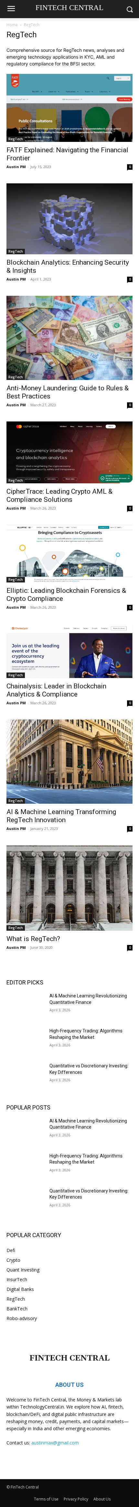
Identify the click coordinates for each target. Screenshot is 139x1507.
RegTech (15, 139)
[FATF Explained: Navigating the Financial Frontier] (69, 108)
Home (12, 25)
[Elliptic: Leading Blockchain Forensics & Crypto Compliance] (69, 553)
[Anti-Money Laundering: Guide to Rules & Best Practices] (69, 338)
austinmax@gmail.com (55, 1443)
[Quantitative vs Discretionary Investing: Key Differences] (25, 1076)
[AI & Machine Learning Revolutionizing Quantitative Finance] (25, 1006)
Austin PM (16, 166)
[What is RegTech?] (69, 888)
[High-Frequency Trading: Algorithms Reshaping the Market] (25, 1041)
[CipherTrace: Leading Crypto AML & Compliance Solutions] (69, 452)
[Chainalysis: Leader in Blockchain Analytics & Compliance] (69, 651)
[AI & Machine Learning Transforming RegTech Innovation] (69, 761)
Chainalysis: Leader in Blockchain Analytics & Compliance (56, 690)
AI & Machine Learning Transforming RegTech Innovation (61, 816)
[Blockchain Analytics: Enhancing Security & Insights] (69, 218)
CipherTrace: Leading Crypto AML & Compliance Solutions (59, 495)
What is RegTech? (33, 939)
